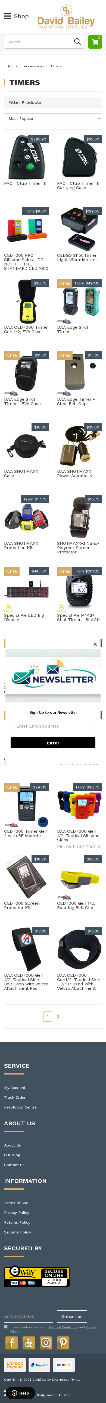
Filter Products (25, 102)
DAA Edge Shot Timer (72, 329)
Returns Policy (17, 1222)
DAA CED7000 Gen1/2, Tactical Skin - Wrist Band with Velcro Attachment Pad (78, 984)
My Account (15, 1087)
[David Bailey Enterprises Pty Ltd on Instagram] (46, 1343)
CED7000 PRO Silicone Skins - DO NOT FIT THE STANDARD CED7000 (26, 262)
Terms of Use (16, 1203)
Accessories (34, 66)
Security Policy (17, 1232)
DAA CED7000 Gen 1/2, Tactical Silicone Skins (78, 836)
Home (13, 66)
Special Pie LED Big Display (24, 617)
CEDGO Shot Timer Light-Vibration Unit (77, 257)
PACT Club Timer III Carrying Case (78, 185)
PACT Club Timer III (25, 183)
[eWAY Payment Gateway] (37, 1275)
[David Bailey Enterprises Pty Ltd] (66, 16)
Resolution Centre (20, 1107)
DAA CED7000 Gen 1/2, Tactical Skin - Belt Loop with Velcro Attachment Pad (26, 982)
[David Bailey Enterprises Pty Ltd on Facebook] (11, 1343)
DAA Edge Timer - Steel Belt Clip (76, 401)
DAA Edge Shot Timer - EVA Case (22, 401)
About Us (12, 1145)
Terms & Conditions (63, 1327)
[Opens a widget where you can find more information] (20, 1393)
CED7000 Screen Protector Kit (22, 905)
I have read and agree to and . (53, 1329)
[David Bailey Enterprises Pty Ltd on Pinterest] (63, 1343)
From (35, 211)
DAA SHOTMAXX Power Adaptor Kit (76, 473)
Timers (56, 66)
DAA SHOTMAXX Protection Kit (21, 545)
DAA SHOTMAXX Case (21, 473)
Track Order (15, 1097)
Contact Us (14, 1165)
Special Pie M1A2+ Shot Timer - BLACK (78, 617)
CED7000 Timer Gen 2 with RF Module (25, 833)
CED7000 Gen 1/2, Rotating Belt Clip (76, 905)
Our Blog (12, 1155)
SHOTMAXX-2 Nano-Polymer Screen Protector (78, 548)
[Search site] (77, 42)
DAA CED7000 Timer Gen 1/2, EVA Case (26, 329)
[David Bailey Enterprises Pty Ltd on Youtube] (29, 1343)
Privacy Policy (16, 1212)
